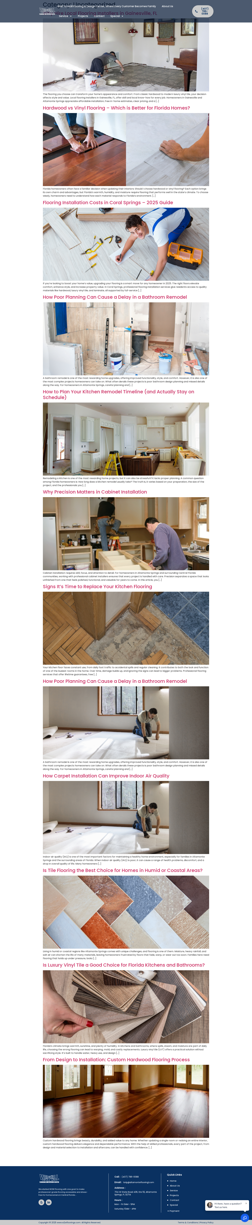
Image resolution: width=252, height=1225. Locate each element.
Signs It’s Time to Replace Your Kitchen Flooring (98, 586)
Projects (83, 16)
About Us (167, 6)
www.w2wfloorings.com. (69, 1222)
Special (115, 16)
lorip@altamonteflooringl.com (138, 1182)
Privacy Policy (207, 1222)
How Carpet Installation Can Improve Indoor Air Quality (106, 776)
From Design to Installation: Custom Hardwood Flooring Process (116, 1059)
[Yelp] (41, 1202)
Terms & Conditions (188, 1222)
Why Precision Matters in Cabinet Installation (95, 492)
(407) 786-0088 (130, 1176)
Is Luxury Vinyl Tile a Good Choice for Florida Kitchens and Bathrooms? (124, 965)
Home (173, 1180)
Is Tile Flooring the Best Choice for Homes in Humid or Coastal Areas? (123, 870)
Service (63, 16)
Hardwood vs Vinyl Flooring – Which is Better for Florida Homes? (116, 108)
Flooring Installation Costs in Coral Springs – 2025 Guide (108, 202)
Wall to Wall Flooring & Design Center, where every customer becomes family (106, 6)
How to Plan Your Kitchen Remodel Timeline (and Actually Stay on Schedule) (118, 394)
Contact (99, 16)
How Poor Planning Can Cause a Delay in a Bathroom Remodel (115, 297)
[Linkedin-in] (49, 1202)
